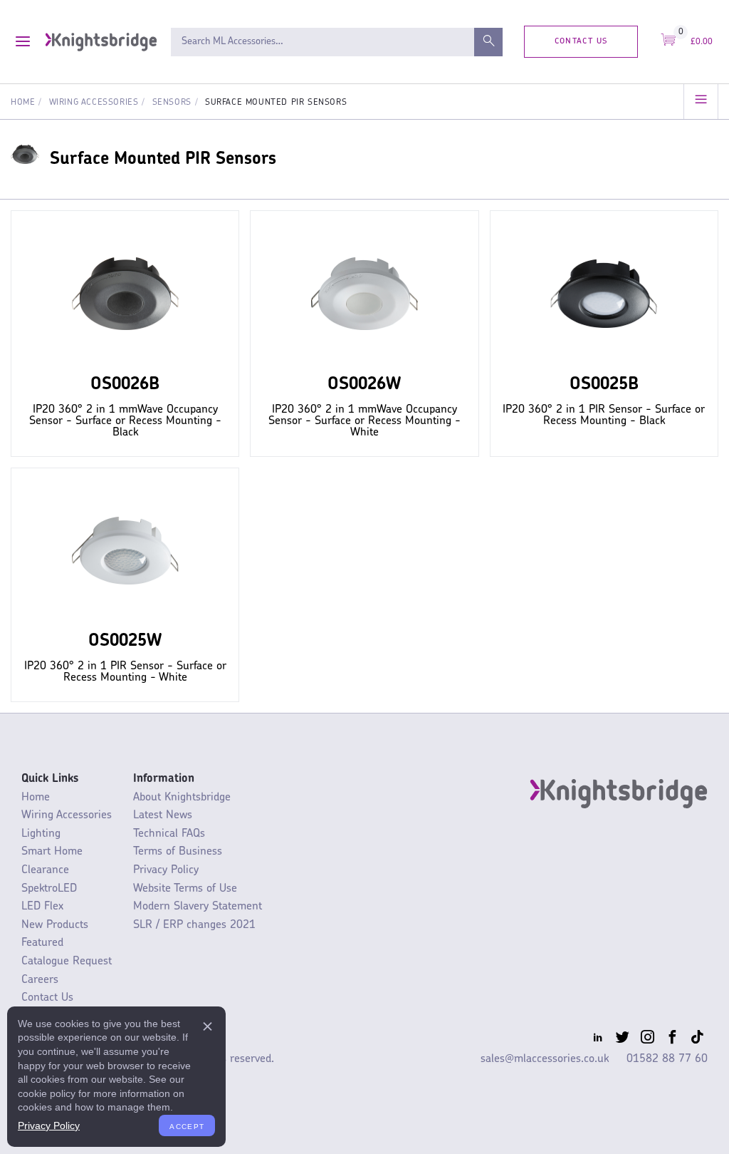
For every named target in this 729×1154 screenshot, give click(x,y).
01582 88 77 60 (667, 1059)
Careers (39, 980)
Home (23, 102)
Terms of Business (177, 851)
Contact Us (581, 41)
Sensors (172, 102)
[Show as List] (700, 101)
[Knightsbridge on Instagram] (647, 1040)
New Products (54, 925)
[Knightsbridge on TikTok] (697, 1040)
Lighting (41, 834)
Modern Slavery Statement (197, 906)
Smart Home (52, 851)
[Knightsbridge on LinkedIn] (597, 1040)
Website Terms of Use (185, 889)
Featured (42, 943)
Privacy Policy (166, 870)
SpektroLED (49, 889)
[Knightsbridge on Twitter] (622, 1040)
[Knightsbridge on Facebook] (672, 1040)
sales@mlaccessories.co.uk (545, 1059)
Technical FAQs (169, 834)
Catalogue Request (66, 961)
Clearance (45, 870)
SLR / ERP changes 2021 (194, 925)
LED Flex (42, 906)
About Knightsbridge (182, 797)
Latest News (162, 815)
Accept (186, 1125)
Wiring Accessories (94, 102)
